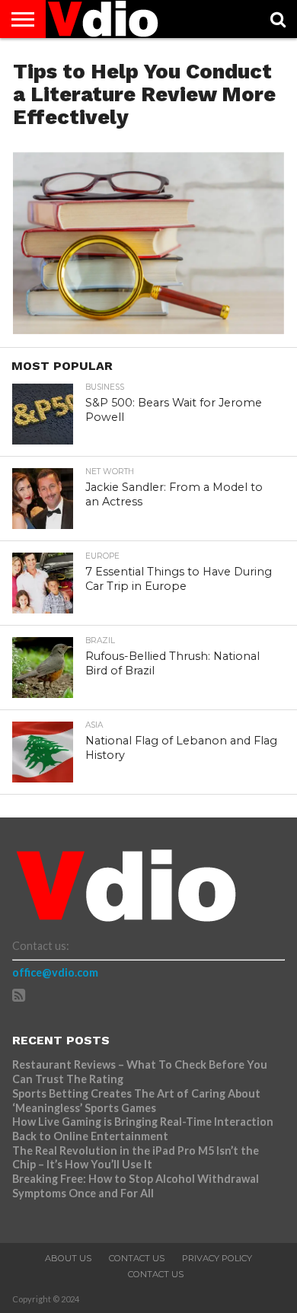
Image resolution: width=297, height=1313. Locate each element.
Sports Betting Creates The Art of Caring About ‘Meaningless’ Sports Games (136, 1100)
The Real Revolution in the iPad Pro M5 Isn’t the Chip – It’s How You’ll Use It (135, 1157)
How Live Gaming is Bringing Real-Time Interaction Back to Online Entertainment (142, 1129)
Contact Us (136, 1258)
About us (68, 1258)
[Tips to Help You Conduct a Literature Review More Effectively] (148, 329)
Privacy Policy (217, 1258)
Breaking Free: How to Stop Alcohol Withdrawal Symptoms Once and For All (135, 1186)
